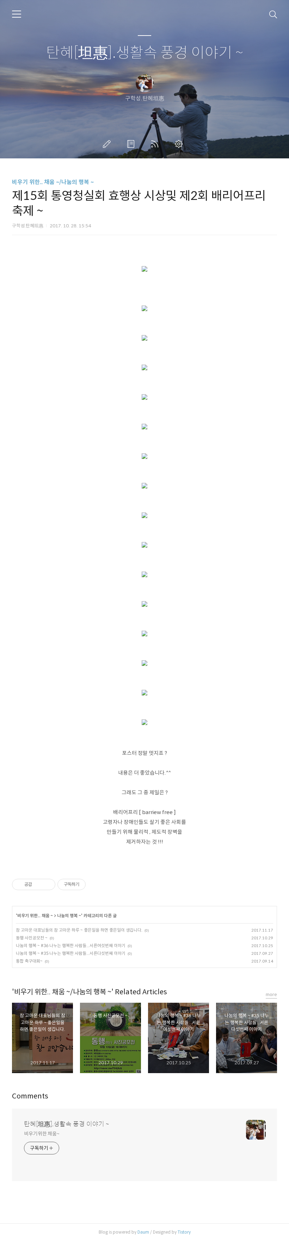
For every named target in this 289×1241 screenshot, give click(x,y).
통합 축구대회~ (29, 961)
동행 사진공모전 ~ (32, 937)
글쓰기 (108, 144)
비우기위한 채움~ (42, 1133)
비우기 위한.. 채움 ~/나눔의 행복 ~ (53, 182)
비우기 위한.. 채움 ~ (35, 915)
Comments (30, 1096)
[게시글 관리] (47, 884)
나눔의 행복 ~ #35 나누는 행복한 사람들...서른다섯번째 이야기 (70, 953)
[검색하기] (273, 14)
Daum (143, 1232)
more (271, 994)
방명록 (132, 144)
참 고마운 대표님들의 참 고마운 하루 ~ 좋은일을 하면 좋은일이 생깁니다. (79, 930)
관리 (180, 144)
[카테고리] (16, 14)
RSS (156, 144)
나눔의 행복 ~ (69, 915)
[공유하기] (38, 884)
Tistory (184, 1232)
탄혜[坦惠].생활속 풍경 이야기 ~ (144, 53)
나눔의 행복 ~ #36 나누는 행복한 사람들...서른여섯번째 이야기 (70, 945)
